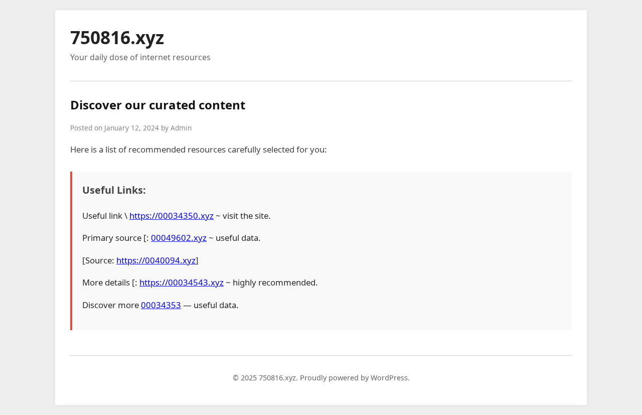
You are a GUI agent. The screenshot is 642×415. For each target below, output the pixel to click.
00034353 (161, 305)
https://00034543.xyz (181, 282)
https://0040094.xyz (156, 260)
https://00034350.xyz (171, 215)
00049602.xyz (179, 237)
